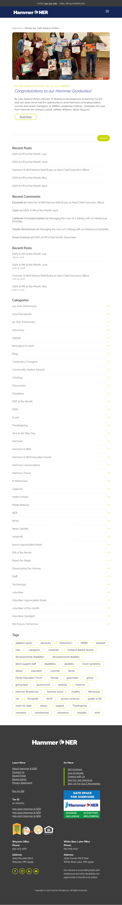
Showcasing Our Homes (26, 568)
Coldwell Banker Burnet (80, 650)
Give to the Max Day (23, 433)
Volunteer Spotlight (23, 616)
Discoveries (19, 385)
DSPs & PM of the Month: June (29, 161)
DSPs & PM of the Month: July (29, 154)
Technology (19, 584)
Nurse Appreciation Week (27, 544)
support (60, 705)
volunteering (42, 712)
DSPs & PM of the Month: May (29, 177)
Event (15, 417)
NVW (50, 698)
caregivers (34, 650)
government (43, 684)
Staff (14, 576)
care (18, 650)
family (71, 670)
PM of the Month (21, 552)
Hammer (65, 86)
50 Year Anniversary (24, 321)
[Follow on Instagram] (22, 871)
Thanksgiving (79, 705)
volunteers (63, 712)
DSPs (15, 409)
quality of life (95, 698)
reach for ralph (24, 705)
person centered (70, 698)
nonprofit (17, 536)
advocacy (46, 643)
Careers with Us (76, 776)
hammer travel (55, 691)
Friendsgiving (20, 425)
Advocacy (18, 330)
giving (90, 677)
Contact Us (18, 772)
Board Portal (19, 775)
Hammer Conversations (26, 465)
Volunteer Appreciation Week (29, 600)
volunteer (18, 592)
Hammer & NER (21, 449)
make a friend (20, 496)
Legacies (17, 488)
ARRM (84, 643)
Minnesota (94, 691)
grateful (62, 684)
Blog (15, 353)
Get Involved (75, 769)
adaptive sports (24, 643)
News (15, 520)
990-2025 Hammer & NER (26, 809)
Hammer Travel (21, 473)
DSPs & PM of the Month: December (55, 237)
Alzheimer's (66, 643)
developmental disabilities (30, 657)
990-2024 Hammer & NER (26, 812)
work (97, 712)
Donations (18, 393)
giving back (22, 684)
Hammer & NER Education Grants (32, 457)
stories (43, 705)
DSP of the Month (22, 401)
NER (14, 512)
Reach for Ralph (21, 560)
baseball (100, 643)
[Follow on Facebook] (15, 871)
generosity (72, 677)
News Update (20, 528)
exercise (55, 670)
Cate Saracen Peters (31, 86)
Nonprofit (33, 698)
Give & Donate (76, 773)
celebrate (53, 650)
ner (17, 698)
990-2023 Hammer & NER (26, 816)
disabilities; (50, 663)
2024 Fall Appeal (21, 314)
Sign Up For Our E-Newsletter (84, 783)
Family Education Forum (29, 677)
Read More (26, 116)
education (36, 670)
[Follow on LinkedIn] (29, 871)
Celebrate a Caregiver (25, 361)
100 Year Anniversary (24, 306)
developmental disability (66, 657)
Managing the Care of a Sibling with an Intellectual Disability (74, 229)
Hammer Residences (27, 691)
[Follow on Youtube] (36, 871)
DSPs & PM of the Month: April (29, 185)
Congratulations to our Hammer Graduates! (53, 91)
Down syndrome (91, 663)
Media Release (20, 504)
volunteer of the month (25, 608)
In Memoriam (20, 481)
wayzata (81, 712)
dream (19, 670)
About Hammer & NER (24, 768)
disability (69, 663)
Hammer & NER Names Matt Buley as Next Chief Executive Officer (50, 169)
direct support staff (26, 663)
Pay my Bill (18, 791)
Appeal (16, 337)
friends (54, 677)
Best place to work (23, 345)
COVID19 (17, 377)
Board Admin (19, 779)
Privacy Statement (22, 782)
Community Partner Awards (28, 369)
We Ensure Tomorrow (25, 624)
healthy (76, 691)
